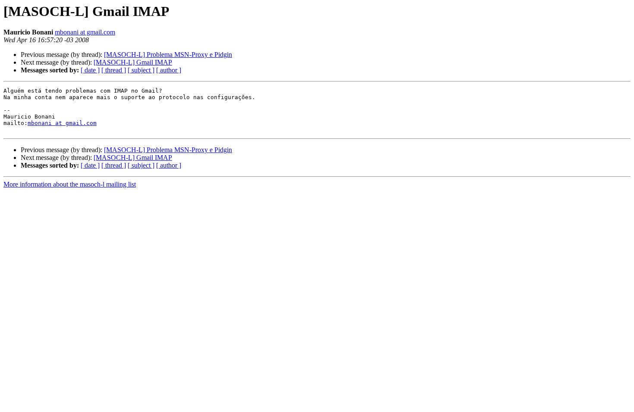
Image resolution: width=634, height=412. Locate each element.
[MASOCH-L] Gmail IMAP (133, 62)
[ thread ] (113, 70)
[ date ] (90, 70)
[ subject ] (141, 70)
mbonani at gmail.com (85, 32)
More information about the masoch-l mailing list (69, 184)
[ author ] (168, 70)
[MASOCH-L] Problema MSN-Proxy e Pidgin (168, 54)
